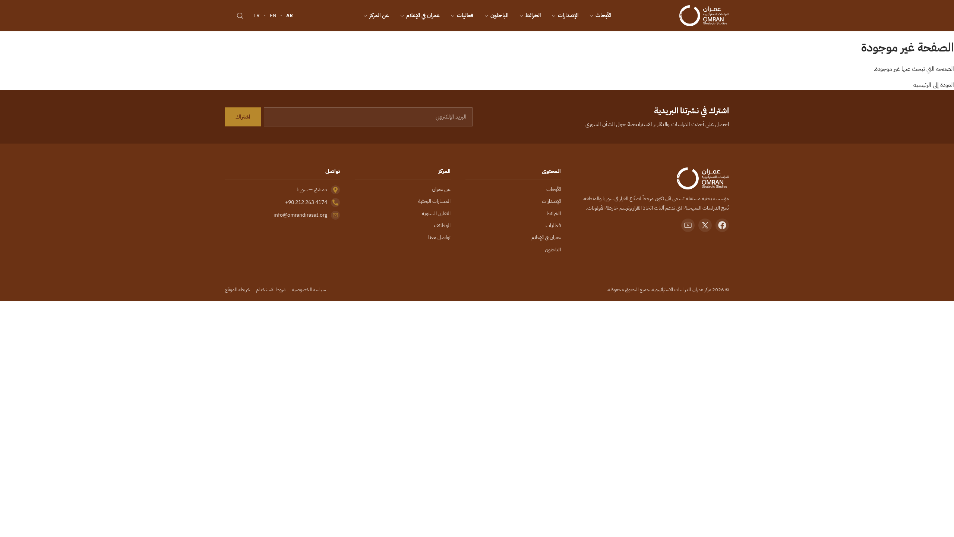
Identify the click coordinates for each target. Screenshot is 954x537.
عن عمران (441, 189)
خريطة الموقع (237, 289)
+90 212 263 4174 (306, 202)
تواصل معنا (439, 237)
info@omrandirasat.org (300, 215)
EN (273, 15)
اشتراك (243, 117)
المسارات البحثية (434, 201)
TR (256, 15)
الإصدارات (568, 15)
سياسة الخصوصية (309, 289)
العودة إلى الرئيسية (933, 85)
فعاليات (465, 15)
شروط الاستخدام (271, 289)
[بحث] (240, 15)
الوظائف (442, 225)
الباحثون (499, 15)
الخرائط (533, 15)
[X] (705, 225)
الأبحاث (603, 15)
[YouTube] (688, 225)
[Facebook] (722, 225)
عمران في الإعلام (423, 15)
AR (289, 15)
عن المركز (379, 15)
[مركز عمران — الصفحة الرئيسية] (704, 15)
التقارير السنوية (436, 213)
